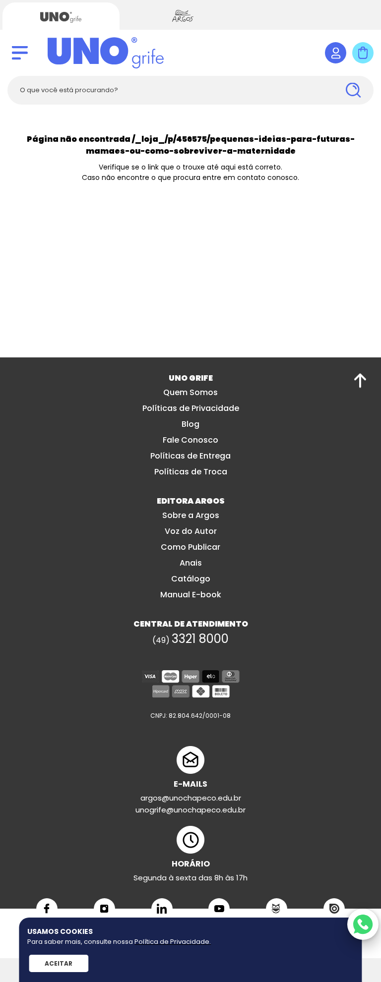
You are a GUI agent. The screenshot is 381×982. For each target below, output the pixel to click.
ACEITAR (58, 963)
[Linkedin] (162, 909)
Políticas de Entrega (190, 456)
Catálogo (190, 578)
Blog (190, 424)
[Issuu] (334, 909)
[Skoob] (276, 909)
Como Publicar (190, 547)
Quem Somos (190, 392)
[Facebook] (47, 909)
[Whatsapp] (363, 924)
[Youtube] (219, 909)
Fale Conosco (190, 440)
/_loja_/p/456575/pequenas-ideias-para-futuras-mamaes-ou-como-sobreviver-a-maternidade (220, 145)
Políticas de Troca (190, 471)
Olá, (335, 52)
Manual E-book (190, 594)
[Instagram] (104, 909)
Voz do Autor (191, 531)
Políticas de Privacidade (190, 408)
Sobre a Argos (190, 515)
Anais (191, 563)
